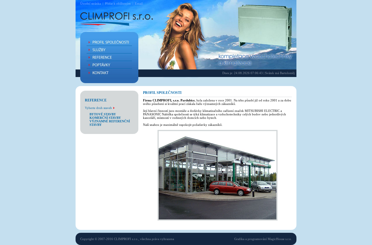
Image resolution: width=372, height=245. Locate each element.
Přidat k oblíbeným (118, 3)
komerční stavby (105, 117)
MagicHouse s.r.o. (280, 239)
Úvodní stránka (90, 3)
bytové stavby (103, 114)
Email (139, 3)
